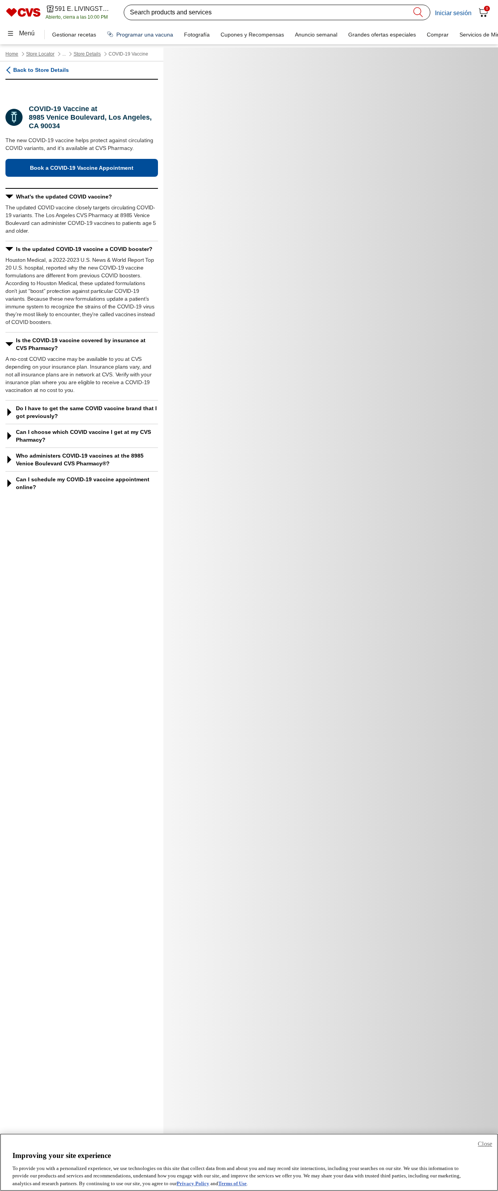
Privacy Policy (193, 1183)
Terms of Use (232, 1183)
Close (485, 1144)
